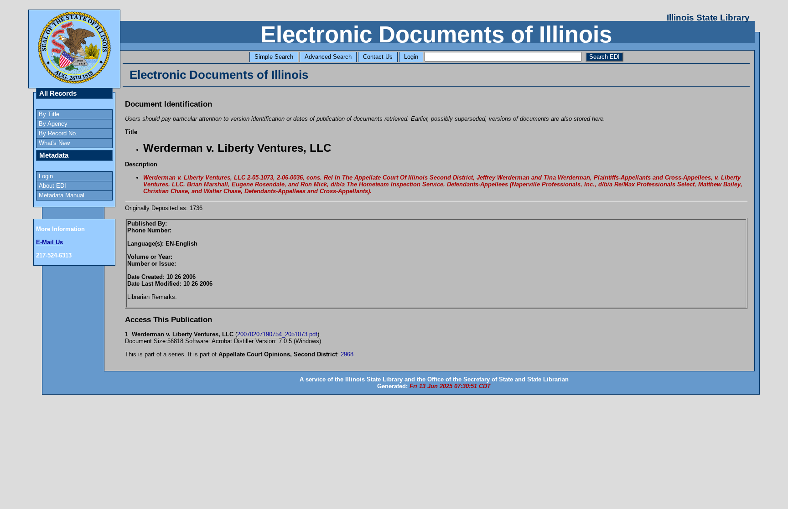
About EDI (52, 185)
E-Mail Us (49, 242)
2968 (347, 354)
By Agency (53, 123)
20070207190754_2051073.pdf (277, 334)
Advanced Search (328, 56)
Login (411, 56)
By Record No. (58, 133)
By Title (49, 114)
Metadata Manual (61, 195)
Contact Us (378, 56)
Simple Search (273, 56)
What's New (54, 142)
